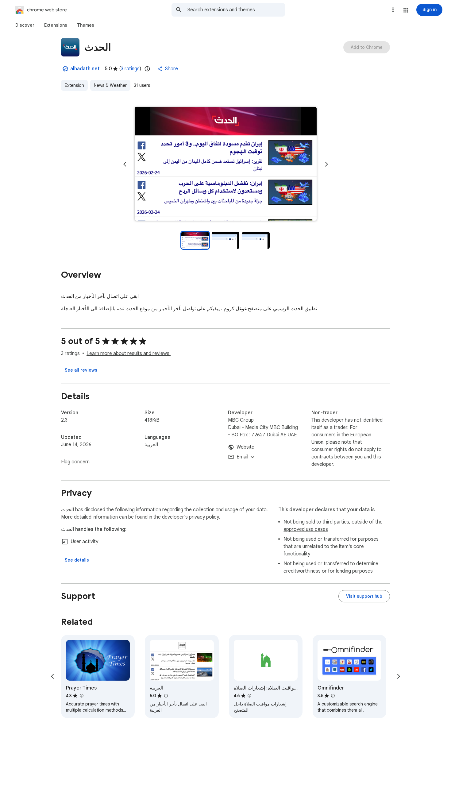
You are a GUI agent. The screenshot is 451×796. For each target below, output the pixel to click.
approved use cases (305, 529)
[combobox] (236, 10)
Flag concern (75, 462)
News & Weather (110, 85)
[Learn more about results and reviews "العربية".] (165, 695)
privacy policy (204, 517)
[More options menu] (393, 10)
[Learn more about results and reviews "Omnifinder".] (333, 695)
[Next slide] (326, 164)
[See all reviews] (81, 370)
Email (242, 457)
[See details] (77, 560)
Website (245, 447)
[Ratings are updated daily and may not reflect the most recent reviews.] (147, 69)
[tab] (24, 25)
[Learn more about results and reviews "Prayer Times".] (81, 695)
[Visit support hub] (364, 596)
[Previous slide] (125, 164)
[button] (406, 10)
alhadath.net (85, 69)
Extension (74, 85)
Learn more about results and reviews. (129, 353)
